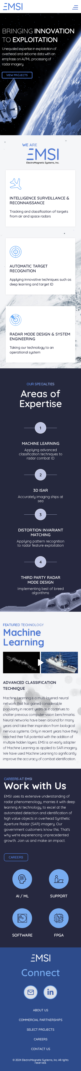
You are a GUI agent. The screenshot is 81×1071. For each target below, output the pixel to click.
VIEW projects (17, 75)
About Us (40, 1010)
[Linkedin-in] (50, 992)
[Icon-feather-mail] (31, 992)
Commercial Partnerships (40, 1020)
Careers (40, 1039)
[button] (16, 857)
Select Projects (40, 1029)
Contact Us (40, 1049)
